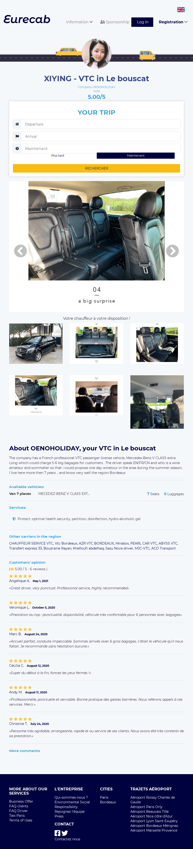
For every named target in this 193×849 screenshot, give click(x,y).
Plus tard (57, 155)
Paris (104, 797)
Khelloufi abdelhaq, (89, 548)
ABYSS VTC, (168, 543)
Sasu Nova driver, (120, 548)
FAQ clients (18, 806)
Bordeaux (108, 802)
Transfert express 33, (26, 548)
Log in (143, 22)
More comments (24, 750)
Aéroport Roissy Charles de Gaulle (152, 799)
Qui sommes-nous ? (71, 797)
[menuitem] (77, 17)
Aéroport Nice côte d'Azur (151, 816)
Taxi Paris (17, 815)
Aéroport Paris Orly (146, 807)
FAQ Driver (18, 811)
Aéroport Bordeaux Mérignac (154, 826)
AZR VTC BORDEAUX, (97, 543)
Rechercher (96, 168)
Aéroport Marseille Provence (153, 830)
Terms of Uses (20, 820)
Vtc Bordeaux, (67, 543)
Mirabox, (123, 543)
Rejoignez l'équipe (69, 811)
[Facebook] (57, 833)
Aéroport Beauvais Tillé (149, 811)
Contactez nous (67, 839)
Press (59, 816)
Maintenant (136, 155)
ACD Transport (163, 548)
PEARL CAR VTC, (144, 543)
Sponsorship (117, 22)
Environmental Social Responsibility (72, 804)
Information (77, 22)
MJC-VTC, (143, 548)
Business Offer (21, 801)
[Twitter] (64, 833)
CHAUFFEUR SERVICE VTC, (32, 543)
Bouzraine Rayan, (58, 548)
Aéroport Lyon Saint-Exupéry (154, 821)
